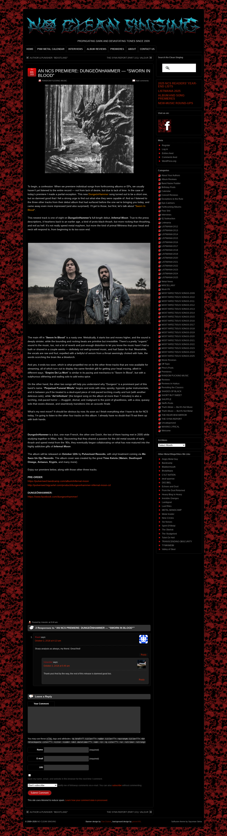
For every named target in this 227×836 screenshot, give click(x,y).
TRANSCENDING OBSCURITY (177, 541)
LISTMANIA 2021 (170, 262)
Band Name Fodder (171, 183)
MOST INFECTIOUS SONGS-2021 (178, 340)
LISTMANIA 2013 (170, 230)
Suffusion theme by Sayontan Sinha (186, 821)
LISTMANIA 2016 (170, 242)
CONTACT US (147, 49)
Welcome (166, 430)
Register (166, 145)
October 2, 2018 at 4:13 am (48, 641)
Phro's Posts (167, 368)
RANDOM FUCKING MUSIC (54, 81)
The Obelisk (167, 529)
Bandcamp (167, 463)
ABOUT (132, 49)
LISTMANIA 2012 (170, 226)
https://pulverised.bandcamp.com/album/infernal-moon (58, 481)
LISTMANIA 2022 (170, 266)
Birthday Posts (168, 187)
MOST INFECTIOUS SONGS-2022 (178, 344)
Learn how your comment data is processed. (86, 800)
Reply (143, 654)
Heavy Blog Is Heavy (172, 494)
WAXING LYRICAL (170, 427)
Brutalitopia (167, 471)
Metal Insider (168, 514)
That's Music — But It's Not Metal (177, 411)
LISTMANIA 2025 (170, 277)
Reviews (166, 379)
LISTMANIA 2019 (170, 254)
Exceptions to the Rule (172, 199)
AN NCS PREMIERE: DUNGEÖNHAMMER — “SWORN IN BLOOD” (94, 73)
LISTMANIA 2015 (170, 238)
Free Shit (166, 211)
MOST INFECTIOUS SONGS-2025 (178, 356)
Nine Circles (168, 518)
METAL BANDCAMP (172, 510)
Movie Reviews (169, 360)
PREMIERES (117, 49)
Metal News (167, 281)
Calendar (166, 191)
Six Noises (167, 522)
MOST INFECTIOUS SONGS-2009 (178, 293)
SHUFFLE (166, 399)
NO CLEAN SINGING (46, 821)
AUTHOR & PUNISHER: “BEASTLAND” (49, 58)
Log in (165, 149)
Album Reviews (169, 179)
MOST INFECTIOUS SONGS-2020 (178, 336)
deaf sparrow (168, 479)
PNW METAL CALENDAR (50, 49)
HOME (29, 49)
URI (41, 767)
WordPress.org (169, 161)
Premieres (166, 372)
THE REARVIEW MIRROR (174, 415)
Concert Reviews (170, 195)
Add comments (142, 81)
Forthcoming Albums (171, 207)
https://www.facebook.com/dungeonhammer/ (53, 496)
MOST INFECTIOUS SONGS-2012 (178, 305)
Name (40, 749)
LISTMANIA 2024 (170, 273)
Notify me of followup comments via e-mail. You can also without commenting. (99, 785)
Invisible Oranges (170, 498)
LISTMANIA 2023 (170, 269)
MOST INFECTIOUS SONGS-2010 (178, 297)
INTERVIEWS (75, 49)
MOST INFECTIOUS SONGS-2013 (178, 309)
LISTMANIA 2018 (170, 250)
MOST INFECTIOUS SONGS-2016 (178, 321)
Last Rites (166, 506)
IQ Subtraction (168, 218)
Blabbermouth (169, 467)
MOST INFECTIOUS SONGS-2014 (178, 313)
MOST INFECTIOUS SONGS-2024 (178, 352)
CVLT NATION (169, 475)
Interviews (166, 214)
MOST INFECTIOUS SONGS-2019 (178, 332)
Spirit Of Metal (168, 526)
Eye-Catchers (168, 203)
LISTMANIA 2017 (170, 246)
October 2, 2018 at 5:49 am (57, 666)
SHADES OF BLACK (171, 391)
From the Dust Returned (173, 490)
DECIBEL (166, 482)
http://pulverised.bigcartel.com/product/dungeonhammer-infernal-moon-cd (69, 485)
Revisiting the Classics (172, 387)
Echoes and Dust (170, 486)
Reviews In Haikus (170, 383)
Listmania (166, 222)
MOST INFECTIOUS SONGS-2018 (178, 328)
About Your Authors (171, 175)
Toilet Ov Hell (168, 537)
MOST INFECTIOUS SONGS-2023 (178, 348)
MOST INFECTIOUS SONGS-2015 (178, 317)
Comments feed (169, 157)
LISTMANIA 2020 (170, 258)
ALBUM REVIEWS (96, 49)
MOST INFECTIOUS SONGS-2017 (178, 324)
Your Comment (41, 703)
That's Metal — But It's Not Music (177, 407)
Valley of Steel (169, 549)
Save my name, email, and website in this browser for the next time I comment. (65, 779)
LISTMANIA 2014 (170, 234)
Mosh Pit (166, 289)
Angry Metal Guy (170, 459)
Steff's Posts (167, 403)
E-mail (40, 758)
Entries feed (167, 153)
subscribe (117, 785)
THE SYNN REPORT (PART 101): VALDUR (127, 58)
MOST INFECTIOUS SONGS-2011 (178, 301)
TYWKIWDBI (168, 545)
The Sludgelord (169, 534)
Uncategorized (169, 423)
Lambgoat (167, 502)
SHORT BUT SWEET (172, 395)
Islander (44, 622)
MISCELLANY (168, 285)
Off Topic (166, 364)
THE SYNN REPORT (172, 419)
